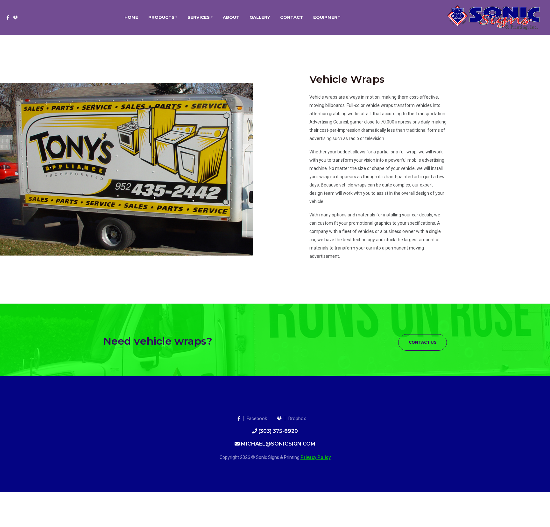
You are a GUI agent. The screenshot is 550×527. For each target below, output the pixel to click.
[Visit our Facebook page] (7, 17)
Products (161, 17)
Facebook (257, 418)
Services (198, 17)
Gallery (260, 17)
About (231, 17)
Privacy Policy (315, 457)
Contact (291, 17)
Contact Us (422, 342)
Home (131, 17)
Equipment (327, 17)
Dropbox (297, 418)
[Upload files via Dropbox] (15, 17)
